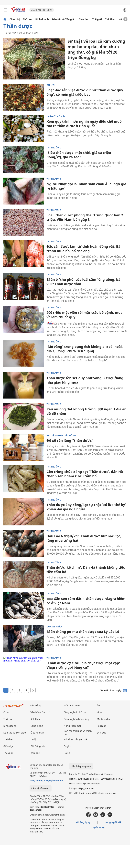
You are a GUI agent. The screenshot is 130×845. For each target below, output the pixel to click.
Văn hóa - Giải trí (39, 712)
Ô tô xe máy (37, 732)
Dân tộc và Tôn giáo (63, 19)
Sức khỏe (35, 719)
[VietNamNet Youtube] (95, 816)
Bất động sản (38, 746)
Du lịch (51, 85)
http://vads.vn (86, 788)
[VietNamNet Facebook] (88, 816)
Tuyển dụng (97, 827)
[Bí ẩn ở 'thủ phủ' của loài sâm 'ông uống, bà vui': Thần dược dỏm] (23, 286)
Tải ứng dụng (83, 822)
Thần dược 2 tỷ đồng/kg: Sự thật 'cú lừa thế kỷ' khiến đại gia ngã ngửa (86, 506)
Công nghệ (36, 725)
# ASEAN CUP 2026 (41, 10)
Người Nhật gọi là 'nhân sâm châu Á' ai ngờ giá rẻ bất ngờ (86, 186)
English (68, 746)
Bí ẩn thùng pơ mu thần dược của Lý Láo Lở (83, 631)
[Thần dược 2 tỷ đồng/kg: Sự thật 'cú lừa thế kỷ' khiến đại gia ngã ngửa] (23, 511)
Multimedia (103, 719)
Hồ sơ (67, 753)
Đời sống (35, 705)
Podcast (101, 725)
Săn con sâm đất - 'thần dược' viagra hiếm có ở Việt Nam (86, 600)
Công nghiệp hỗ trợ (75, 712)
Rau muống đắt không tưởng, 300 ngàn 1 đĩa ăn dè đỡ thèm (86, 411)
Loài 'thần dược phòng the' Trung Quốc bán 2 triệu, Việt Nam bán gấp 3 (85, 217)
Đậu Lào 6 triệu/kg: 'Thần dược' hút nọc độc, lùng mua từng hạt (84, 538)
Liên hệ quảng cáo (81, 766)
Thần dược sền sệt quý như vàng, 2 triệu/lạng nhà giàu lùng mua (85, 380)
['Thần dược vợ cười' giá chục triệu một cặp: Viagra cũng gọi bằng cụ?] (23, 670)
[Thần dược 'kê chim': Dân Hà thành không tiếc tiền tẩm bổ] (23, 574)
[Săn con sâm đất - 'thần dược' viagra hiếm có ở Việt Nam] (23, 605)
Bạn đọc (35, 753)
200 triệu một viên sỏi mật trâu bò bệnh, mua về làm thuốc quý (85, 314)
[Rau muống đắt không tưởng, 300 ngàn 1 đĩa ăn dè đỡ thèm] (23, 416)
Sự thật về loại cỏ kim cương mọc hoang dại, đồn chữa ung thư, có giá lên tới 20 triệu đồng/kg (96, 49)
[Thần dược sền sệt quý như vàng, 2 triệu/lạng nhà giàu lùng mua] (23, 385)
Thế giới (97, 19)
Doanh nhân (54, 627)
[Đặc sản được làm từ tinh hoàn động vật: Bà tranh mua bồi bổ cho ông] (23, 253)
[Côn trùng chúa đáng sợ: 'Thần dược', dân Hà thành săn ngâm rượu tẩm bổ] (23, 478)
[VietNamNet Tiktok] (102, 816)
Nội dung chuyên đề (75, 739)
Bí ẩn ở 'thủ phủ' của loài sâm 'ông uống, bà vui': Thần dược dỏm (83, 281)
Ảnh (99, 705)
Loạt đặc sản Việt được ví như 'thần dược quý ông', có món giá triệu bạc (85, 92)
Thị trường (54, 148)
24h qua (101, 732)
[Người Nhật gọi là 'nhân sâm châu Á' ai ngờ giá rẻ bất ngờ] (23, 191)
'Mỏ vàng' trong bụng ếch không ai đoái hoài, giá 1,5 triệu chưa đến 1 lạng (85, 348)
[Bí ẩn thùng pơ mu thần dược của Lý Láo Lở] (23, 638)
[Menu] (5, 10)
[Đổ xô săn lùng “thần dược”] (23, 447)
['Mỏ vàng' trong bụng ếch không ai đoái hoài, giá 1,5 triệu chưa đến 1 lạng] (23, 353)
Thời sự (27, 19)
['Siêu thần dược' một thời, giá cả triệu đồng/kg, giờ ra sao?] (23, 159)
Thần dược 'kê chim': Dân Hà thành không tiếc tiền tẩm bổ (86, 569)
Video (100, 712)
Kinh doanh (42, 19)
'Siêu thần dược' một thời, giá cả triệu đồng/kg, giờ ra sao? (79, 154)
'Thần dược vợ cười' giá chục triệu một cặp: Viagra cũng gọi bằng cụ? (83, 665)
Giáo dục (84, 19)
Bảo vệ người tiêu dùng (61, 435)
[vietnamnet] (18, 12)
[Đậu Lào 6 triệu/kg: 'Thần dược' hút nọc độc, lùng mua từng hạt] (23, 543)
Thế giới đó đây (56, 116)
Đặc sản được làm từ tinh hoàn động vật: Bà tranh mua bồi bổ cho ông (83, 248)
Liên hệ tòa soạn (40, 788)
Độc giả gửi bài (113, 822)
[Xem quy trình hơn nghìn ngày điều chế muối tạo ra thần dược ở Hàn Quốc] (23, 128)
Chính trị (14, 19)
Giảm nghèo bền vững (76, 719)
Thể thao (110, 19)
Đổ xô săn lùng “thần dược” (70, 440)
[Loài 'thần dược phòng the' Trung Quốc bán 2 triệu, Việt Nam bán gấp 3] (23, 222)
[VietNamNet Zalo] (109, 816)
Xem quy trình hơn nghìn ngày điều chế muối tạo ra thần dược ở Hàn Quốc (85, 123)
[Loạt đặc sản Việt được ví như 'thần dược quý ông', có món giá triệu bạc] (23, 97)
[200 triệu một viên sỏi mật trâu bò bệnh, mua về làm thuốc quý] (23, 319)
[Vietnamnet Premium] (13, 707)
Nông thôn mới (72, 725)
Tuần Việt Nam (72, 705)
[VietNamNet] (4, 19)
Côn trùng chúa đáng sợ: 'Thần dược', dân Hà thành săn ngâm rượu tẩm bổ (85, 473)
